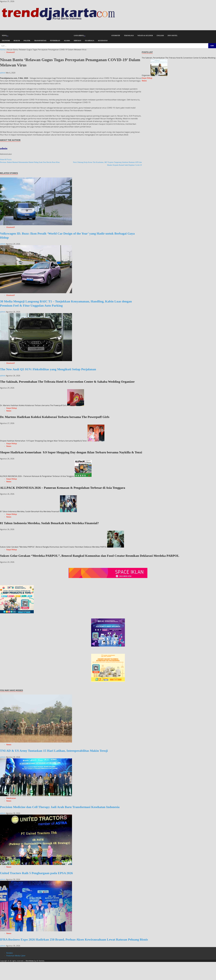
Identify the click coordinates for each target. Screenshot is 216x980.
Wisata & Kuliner (145, 35)
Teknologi (129, 35)
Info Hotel (173, 35)
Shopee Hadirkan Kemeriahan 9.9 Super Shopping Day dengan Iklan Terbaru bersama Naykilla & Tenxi (43, 441)
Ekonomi (6, 40)
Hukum (17, 40)
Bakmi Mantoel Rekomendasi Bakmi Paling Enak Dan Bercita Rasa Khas (30, 162)
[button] (108, 31)
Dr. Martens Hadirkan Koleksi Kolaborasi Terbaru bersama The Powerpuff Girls (33, 405)
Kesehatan (103, 40)
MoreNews (30, 961)
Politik (27, 40)
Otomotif (115, 35)
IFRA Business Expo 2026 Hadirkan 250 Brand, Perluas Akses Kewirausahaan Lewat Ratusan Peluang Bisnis (74, 939)
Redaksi (9, 953)
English (160, 35)
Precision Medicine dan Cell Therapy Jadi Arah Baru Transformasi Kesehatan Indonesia (59, 807)
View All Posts (6, 159)
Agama (67, 40)
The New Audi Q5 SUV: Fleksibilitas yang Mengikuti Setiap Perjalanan (48, 369)
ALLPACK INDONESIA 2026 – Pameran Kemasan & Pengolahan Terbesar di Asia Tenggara (37, 476)
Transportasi (40, 40)
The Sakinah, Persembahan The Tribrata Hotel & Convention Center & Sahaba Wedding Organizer (67, 381)
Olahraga (89, 40)
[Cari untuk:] (108, 45)
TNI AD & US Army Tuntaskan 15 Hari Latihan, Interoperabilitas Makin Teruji (54, 750)
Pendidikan (55, 40)
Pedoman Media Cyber (16, 955)
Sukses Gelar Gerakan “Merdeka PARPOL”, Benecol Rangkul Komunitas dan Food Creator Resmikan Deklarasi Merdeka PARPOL (53, 547)
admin (3, 72)
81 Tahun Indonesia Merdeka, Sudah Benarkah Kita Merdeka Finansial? (30, 511)
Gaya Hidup (79, 35)
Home (2, 49)
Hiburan (77, 40)
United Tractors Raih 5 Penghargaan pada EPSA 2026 (36, 873)
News (4, 35)
